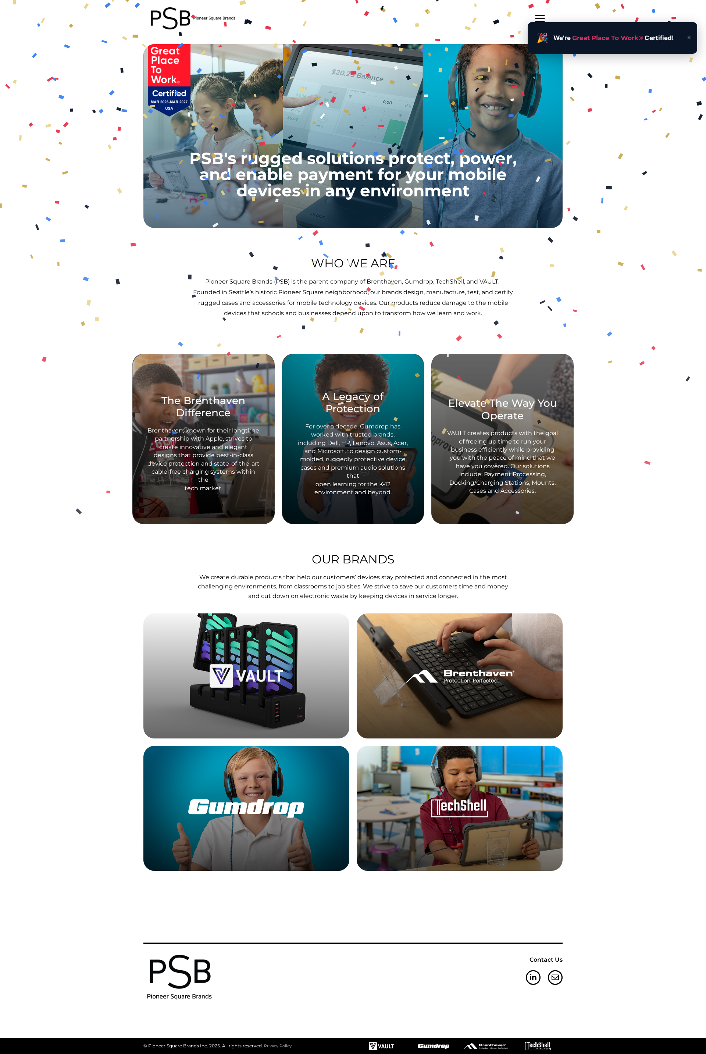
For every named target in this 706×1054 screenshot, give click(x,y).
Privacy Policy (278, 1046)
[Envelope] (555, 977)
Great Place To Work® (607, 38)
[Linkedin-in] (533, 977)
